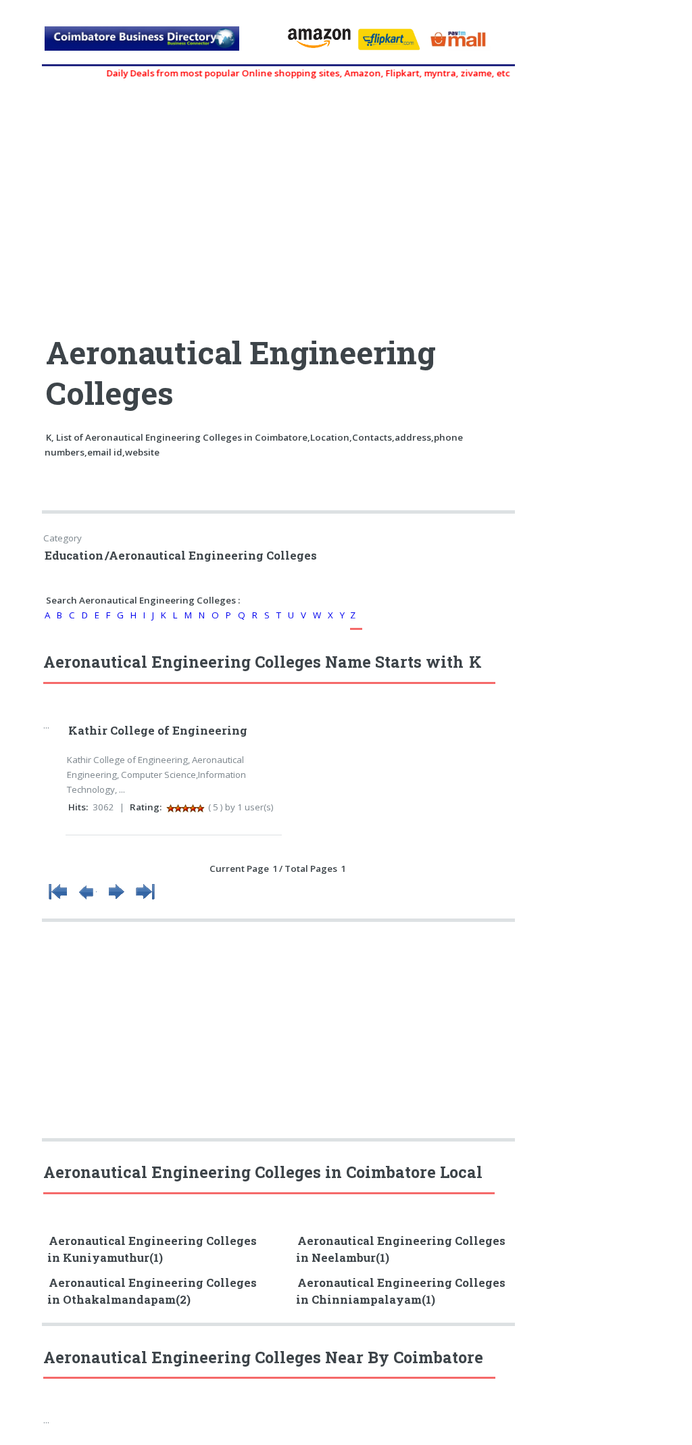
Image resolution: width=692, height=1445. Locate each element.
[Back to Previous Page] (87, 899)
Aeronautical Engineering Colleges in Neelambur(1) (400, 1249)
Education (74, 555)
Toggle (24, 25)
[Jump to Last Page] (145, 899)
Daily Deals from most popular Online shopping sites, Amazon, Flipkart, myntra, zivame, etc (295, 73)
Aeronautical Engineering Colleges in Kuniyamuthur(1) (152, 1249)
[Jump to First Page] (58, 899)
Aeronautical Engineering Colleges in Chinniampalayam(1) (400, 1291)
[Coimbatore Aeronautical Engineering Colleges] (159, 44)
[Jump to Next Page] (116, 899)
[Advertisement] (280, 200)
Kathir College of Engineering (157, 730)
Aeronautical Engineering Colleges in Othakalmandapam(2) (152, 1291)
